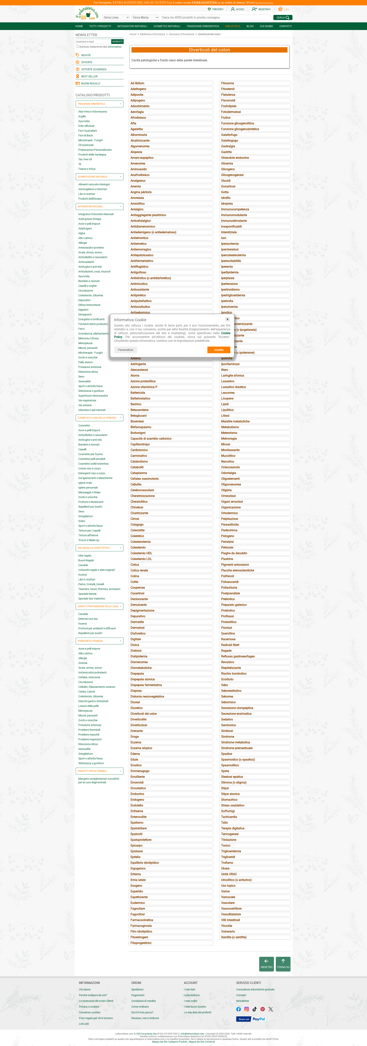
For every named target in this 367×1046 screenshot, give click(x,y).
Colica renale (139, 570)
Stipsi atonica (230, 794)
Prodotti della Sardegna (92, 154)
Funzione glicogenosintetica (240, 129)
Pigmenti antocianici (235, 564)
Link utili (84, 1023)
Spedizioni (137, 989)
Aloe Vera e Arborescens (92, 111)
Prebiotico (228, 599)
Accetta (218, 349)
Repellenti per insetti (90, 506)
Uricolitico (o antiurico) (236, 880)
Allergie (82, 242)
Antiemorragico (141, 249)
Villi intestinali (230, 920)
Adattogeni (85, 228)
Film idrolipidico (141, 931)
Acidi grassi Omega (89, 218)
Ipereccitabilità (231, 261)
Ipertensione (229, 284)
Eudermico (138, 903)
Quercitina (228, 633)
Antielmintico (139, 238)
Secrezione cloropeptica (237, 708)
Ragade (226, 650)
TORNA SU (283, 967)
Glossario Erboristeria (181, 34)
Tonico (225, 845)
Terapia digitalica (232, 828)
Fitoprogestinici (141, 943)
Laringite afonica (232, 375)
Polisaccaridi (230, 582)
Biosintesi (137, 421)
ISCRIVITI (117, 41)
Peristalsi (227, 542)
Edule (134, 759)
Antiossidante (140, 289)
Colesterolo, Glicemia (90, 295)
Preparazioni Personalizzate (95, 149)
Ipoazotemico (230, 318)
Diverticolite (138, 719)
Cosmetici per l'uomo (90, 454)
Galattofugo (229, 135)
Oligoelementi (230, 478)
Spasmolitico (230, 765)
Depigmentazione (142, 610)
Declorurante (139, 599)
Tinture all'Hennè (88, 535)
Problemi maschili (88, 734)
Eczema (136, 742)
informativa (114, 46)
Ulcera (225, 868)
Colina (135, 576)
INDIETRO (267, 967)
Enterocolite (138, 817)
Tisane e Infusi (86, 168)
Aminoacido (139, 169)
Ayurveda (84, 121)
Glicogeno (228, 169)
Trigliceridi (228, 857)
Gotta (225, 192)
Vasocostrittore (231, 908)
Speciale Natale (87, 593)
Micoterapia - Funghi (90, 140)
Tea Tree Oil (85, 159)
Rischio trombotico (234, 673)
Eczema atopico (141, 748)
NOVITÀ (85, 55)
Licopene (227, 398)
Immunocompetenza (235, 209)
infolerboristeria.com (192, 1033)
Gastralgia (228, 146)
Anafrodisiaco (140, 175)
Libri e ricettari (86, 193)
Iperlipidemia (230, 272)
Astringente (138, 364)
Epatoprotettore (141, 840)
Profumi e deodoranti (90, 501)
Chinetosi (137, 507)
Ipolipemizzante (232, 341)
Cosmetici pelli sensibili (91, 458)
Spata (225, 771)
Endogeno (137, 799)
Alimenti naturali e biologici (94, 184)
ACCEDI (240, 9)
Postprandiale (230, 593)
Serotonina (228, 725)
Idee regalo (84, 555)
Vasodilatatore (231, 914)
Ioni (223, 238)
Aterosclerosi (139, 370)
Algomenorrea (140, 146)
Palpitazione (229, 519)
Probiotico (228, 610)
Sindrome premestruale (237, 748)
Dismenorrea (139, 662)
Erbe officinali (86, 125)
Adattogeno (138, 89)
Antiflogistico (139, 266)
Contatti (241, 995)
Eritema (136, 874)
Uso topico (228, 885)
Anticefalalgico (141, 221)
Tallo (224, 822)
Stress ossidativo (232, 805)
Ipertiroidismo (230, 289)
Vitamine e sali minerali (91, 410)
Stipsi (225, 788)
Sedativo (227, 719)
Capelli (82, 449)
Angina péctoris (141, 192)
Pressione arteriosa (89, 367)
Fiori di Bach (85, 135)
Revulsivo (227, 662)
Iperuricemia (229, 307)
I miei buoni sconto (195, 1006)
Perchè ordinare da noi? (93, 995)
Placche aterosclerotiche (237, 570)
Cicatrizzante (139, 513)
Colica (135, 564)
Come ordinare (140, 1006)
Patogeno (227, 536)
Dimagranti (85, 314)
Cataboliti (137, 467)
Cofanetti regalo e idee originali (96, 569)
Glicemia (227, 163)
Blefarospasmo (141, 427)
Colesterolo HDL (141, 553)
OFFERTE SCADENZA (93, 69)
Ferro (81, 328)
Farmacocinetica (142, 920)
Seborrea (227, 696)
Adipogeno (138, 100)
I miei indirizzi (192, 995)
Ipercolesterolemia (233, 255)
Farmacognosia (141, 926)
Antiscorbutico (140, 307)
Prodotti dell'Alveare (90, 198)
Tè (79, 164)
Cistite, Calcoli (86, 691)
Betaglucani (139, 415)
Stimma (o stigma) (234, 782)
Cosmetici (84, 425)
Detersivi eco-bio (88, 618)
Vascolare (228, 903)
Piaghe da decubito (234, 553)
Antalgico (137, 209)
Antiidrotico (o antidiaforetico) (151, 278)
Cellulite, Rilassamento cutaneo (96, 686)
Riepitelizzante (231, 668)
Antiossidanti (86, 261)
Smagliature (85, 516)
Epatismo (137, 822)
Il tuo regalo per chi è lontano (96, 1018)
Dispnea (136, 691)
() (286, 9)
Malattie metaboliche (235, 421)
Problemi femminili (89, 729)
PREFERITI (218, 9)
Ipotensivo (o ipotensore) (238, 352)
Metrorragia (229, 438)
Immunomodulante (234, 215)
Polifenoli (227, 576)
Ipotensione (229, 347)
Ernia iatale (138, 880)
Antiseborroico (140, 312)
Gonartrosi (228, 186)
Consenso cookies (89, 1012)
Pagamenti (137, 995)
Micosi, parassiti (87, 347)
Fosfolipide (228, 106)
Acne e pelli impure (89, 223)
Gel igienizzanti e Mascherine (95, 478)
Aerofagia (137, 112)
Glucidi (226, 180)
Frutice (225, 117)
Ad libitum (137, 83)
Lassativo (227, 381)
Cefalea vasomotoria (145, 478)
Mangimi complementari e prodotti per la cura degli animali (98, 780)
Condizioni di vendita (143, 1000)
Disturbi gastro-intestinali (93, 701)
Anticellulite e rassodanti (92, 257)
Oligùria (226, 490)
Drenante (137, 731)
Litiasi (225, 415)
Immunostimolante (234, 221)
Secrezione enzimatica (236, 713)
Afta (133, 123)
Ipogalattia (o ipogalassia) (239, 329)
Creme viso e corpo (89, 468)
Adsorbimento (140, 106)
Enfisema (137, 811)
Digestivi (83, 309)
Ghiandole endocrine (235, 158)
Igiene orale (85, 482)
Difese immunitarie (89, 304)
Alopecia (136, 152)
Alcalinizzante (140, 140)
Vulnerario (228, 931)
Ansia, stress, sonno (90, 252)
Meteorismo (229, 433)
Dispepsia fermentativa (146, 685)
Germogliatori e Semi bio (92, 189)
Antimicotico (139, 284)
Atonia (135, 375)
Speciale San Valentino (91, 598)
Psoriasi (226, 628)
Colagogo (137, 524)
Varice (225, 891)
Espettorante (139, 897)
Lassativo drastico (233, 387)
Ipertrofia (227, 301)
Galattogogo (229, 140)
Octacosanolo (230, 467)
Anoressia (137, 198)
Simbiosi (227, 731)
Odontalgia (228, 473)
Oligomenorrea (231, 484)
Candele (83, 565)
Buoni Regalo (86, 560)
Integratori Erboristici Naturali (96, 214)
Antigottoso (138, 272)
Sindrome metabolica (235, 742)
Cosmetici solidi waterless (93, 463)
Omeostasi (228, 496)
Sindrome (227, 736)
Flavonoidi (228, 100)
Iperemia (227, 266)
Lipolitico (227, 410)
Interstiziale (229, 232)
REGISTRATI (264, 9)
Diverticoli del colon (144, 713)
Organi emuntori (232, 501)
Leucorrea (228, 393)
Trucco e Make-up (88, 540)
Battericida (138, 393)
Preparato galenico (234, 605)
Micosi (225, 444)
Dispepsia (137, 673)
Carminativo (139, 456)
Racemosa (228, 639)
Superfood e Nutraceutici (93, 395)
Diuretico (137, 708)
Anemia (82, 662)
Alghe (81, 233)
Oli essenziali (85, 145)
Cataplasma (139, 473)
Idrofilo (226, 198)
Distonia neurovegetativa (147, 696)
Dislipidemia (139, 656)
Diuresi (135, 702)
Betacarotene (139, 410)
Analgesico (138, 180)
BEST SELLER (89, 76)
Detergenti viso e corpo (91, 473)
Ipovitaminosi (230, 364)
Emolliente (138, 777)
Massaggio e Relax (89, 492)
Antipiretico (138, 295)
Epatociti (136, 834)
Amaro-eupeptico (142, 158)
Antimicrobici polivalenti (92, 672)
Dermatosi (138, 628)
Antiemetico (139, 243)
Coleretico (137, 536)
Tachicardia (229, 817)
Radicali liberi (230, 645)
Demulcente (139, 605)
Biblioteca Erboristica (152, 34)
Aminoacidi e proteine (91, 247)
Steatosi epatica (232, 777)
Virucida (226, 926)
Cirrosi (135, 519)
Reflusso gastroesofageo (238, 656)
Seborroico (228, 702)
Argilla (82, 116)
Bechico (136, 404)
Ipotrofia (226, 358)
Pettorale (227, 547)
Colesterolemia (141, 542)
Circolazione (85, 290)
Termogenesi (230, 834)
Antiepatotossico (142, 255)
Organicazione (231, 507)
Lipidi (225, 404)
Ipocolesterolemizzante (236, 324)
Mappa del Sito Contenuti (202, 1041)
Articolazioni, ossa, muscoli (94, 271)
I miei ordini (190, 1000)
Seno (81, 376)
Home (132, 34)
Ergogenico (138, 868)
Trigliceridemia (231, 851)
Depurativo (138, 616)
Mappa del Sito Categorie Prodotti (169, 1041)
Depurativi (84, 300)
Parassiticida (230, 524)
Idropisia (227, 203)
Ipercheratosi (230, 249)
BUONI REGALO (90, 83)
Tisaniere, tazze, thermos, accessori (99, 589)
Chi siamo (85, 989)
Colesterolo (138, 547)
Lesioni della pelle (88, 705)
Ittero (224, 370)
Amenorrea (138, 163)
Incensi (82, 574)
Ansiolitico (138, 203)
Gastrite (226, 152)
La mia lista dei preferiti (197, 1012)
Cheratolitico (139, 501)
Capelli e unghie (87, 285)
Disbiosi (136, 650)
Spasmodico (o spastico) (238, 759)
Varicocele (228, 897)
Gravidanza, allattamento (93, 333)
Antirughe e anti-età (90, 266)
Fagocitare (138, 908)
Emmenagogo (140, 771)
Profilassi (227, 616)
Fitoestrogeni (139, 937)
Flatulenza (228, 94)
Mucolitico (228, 456)
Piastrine (227, 559)
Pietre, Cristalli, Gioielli (91, 584)
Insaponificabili (231, 226)
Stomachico (229, 799)
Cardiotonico (139, 450)
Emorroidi (137, 782)
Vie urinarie (85, 405)
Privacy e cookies (89, 1006)
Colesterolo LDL (141, 559)
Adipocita (137, 94)
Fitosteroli (228, 89)
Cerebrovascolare (142, 490)
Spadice (226, 754)
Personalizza (125, 349)
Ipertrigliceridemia (233, 295)
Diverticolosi (139, 725)
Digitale (136, 639)
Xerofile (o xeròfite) (234, 937)
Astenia (136, 358)
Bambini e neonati (89, 281)
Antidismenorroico (143, 226)
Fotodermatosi (231, 112)
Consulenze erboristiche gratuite (255, 989)
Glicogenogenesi (232, 175)
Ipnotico (226, 312)
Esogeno (136, 885)
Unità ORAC (229, 874)
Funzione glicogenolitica (237, 123)
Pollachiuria (229, 587)
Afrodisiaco (138, 117)
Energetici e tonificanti (91, 319)
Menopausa (85, 343)
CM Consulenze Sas (146, 1033)
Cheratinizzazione (143, 496)
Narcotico (227, 461)
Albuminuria (139, 135)
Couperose (138, 587)
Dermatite (137, 622)
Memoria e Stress (88, 338)
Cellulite (136, 484)
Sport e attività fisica (90, 386)
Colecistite (138, 530)
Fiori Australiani (87, 130)
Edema (135, 754)
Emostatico (138, 788)
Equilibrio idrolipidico (145, 863)
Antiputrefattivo (141, 301)
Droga (135, 736)
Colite (134, 582)
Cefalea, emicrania (89, 677)
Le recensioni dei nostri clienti (96, 1000)
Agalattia (137, 129)
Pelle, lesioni (85, 362)
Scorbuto (227, 679)
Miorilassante (230, 450)
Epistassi (137, 851)
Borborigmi (138, 433)
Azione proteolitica (143, 381)
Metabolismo (230, 427)
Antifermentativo (142, 261)
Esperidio (137, 891)
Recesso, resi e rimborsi (145, 1018)
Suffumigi (228, 811)
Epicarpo (136, 845)
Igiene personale (88, 487)
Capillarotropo (140, 444)
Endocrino (137, 794)
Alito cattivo (85, 238)
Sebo (224, 685)
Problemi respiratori (90, 739)
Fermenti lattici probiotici (93, 324)
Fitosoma (227, 83)
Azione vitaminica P (144, 387)
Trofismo (227, 863)
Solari (81, 521)
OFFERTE (86, 62)
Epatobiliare (139, 828)
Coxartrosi (137, 593)
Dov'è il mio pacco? (142, 1012)
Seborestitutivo (231, 691)
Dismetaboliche (141, 668)
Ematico (136, 765)
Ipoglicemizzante (232, 335)
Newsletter (242, 1000)
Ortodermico (229, 513)
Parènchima (229, 530)
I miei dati (189, 989)
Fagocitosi (138, 914)
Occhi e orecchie (87, 357)
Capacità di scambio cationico (151, 438)
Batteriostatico (140, 398)
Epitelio (135, 857)
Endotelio (137, 805)
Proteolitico (228, 622)
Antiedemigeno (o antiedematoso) (153, 232)
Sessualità (84, 381)
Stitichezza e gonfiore (91, 390)
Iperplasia (227, 278)
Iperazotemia (230, 243)
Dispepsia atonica (143, 679)
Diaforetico (138, 633)
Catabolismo (139, 461)
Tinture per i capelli (89, 530)
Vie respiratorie (87, 400)
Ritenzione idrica (88, 371)
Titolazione (228, 840)
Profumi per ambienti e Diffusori (97, 628)
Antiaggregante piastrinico (148, 215)
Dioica (135, 645)
